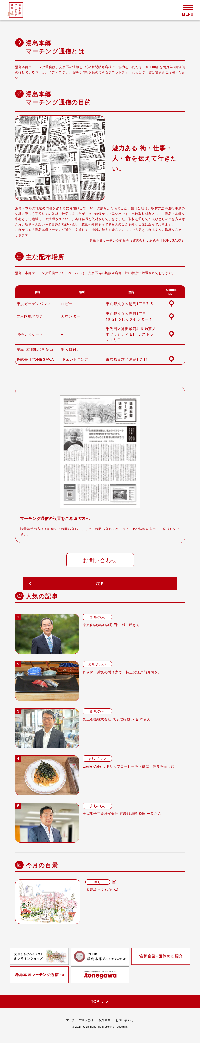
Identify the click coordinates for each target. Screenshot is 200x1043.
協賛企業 (105, 1020)
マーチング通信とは (79, 1020)
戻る (100, 583)
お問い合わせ (100, 560)
